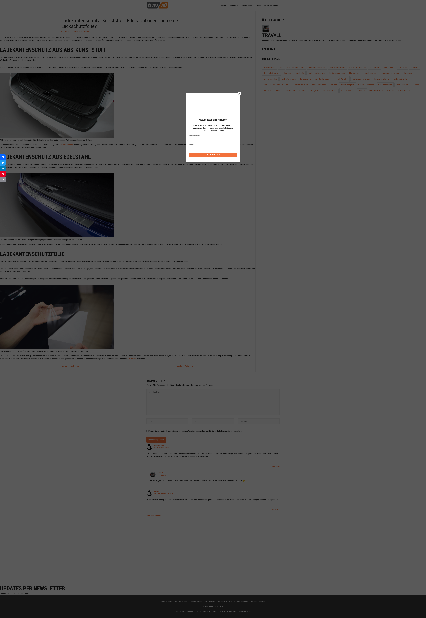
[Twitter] (3, 163)
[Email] (3, 179)
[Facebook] (3, 157)
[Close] (239, 93)
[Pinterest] (3, 174)
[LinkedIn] (3, 168)
